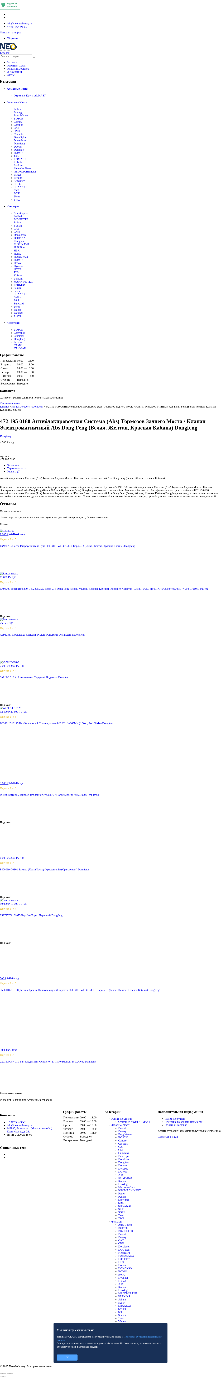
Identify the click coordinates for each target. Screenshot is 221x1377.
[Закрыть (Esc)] (1, 1373)
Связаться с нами (10, 403)
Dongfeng (19, 143)
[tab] (114, 465)
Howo (17, 263)
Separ (17, 291)
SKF (16, 190)
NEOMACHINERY (25, 171)
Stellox (17, 297)
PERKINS (20, 284)
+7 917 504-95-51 (17, 26)
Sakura (17, 287)
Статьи (11, 74)
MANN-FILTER (23, 281)
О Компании (14, 71)
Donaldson (20, 140)
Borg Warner (21, 115)
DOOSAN (20, 238)
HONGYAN (21, 256)
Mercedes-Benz (22, 168)
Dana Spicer (20, 137)
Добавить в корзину (110, 450)
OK (67, 1357)
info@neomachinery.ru (19, 23)
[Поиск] (34, 57)
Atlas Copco (20, 213)
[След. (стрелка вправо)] (4, 1376)
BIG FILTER (21, 219)
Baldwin (18, 216)
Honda (17, 253)
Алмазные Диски (17, 88)
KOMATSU (20, 159)
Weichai (18, 312)
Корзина (12, 38)
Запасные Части (17, 102)
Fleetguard (19, 241)
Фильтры (13, 206)
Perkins (18, 177)
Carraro (18, 121)
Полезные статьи (175, 1118)
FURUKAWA (22, 244)
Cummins (19, 134)
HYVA (18, 269)
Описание (13, 465)
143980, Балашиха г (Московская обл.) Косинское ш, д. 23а (29, 1130)
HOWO (18, 152)
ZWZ (17, 199)
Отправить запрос (10, 32)
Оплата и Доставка (18, 68)
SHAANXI (20, 187)
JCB (16, 155)
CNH (17, 131)
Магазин (12, 62)
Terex (17, 196)
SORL (17, 193)
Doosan (18, 146)
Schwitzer (19, 180)
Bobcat (18, 109)
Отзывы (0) (13, 471)
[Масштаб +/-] (11, 1373)
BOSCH (18, 118)
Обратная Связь (16, 65)
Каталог (4, 52)
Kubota (18, 162)
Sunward (19, 303)
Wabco (17, 309)
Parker (17, 174)
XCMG (18, 316)
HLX (17, 250)
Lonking (18, 165)
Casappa (18, 124)
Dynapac (19, 149)
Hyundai (18, 266)
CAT (16, 127)
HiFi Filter (19, 247)
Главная (4, 406)
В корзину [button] (11, 570)
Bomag (18, 112)
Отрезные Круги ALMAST (30, 95)
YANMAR (20, 348)
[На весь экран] (8, 1373)
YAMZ (18, 345)
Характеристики (16, 468)
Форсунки (13, 322)
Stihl (16, 300)
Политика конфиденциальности (184, 1121)
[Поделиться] (4, 1373)
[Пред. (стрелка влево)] (1, 1376)
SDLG (17, 184)
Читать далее (13, 613)
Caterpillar (19, 332)
